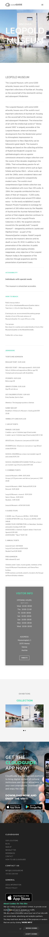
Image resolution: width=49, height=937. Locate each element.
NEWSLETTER (10, 850)
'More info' (27, 922)
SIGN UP (8, 847)
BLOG (7, 844)
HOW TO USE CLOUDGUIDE (15, 860)
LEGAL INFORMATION (13, 885)
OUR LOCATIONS (11, 841)
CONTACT (9, 856)
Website (24, 658)
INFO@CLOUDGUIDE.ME (14, 871)
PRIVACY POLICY (11, 888)
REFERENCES (10, 853)
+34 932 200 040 (11, 874)
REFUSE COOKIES (31, 928)
